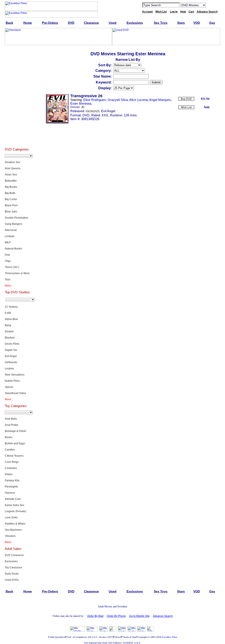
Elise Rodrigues (94, 100)
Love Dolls (11, 517)
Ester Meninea (80, 103)
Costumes (11, 468)
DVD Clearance (14, 555)
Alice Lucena (138, 100)
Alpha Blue (11, 319)
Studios (17, 106)
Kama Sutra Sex (14, 505)
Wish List (186, 107)
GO (212, 4)
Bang (8, 325)
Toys (7, 279)
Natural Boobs (13, 248)
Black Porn (11, 205)
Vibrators (10, 536)
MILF (8, 242)
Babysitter (11, 180)
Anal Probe (11, 424)
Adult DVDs (17, 51)
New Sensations (14, 374)
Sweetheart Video (15, 393)
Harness (10, 492)
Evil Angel (11, 356)
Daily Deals (12, 573)
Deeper (9, 331)
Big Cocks (11, 199)
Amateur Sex (12, 162)
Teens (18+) (12, 267)
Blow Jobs (11, 211)
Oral (7, 254)
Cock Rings (12, 461)
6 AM (8, 313)
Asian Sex (11, 174)
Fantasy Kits (12, 480)
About (118, 637)
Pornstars (17, 117)
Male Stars (17, 128)
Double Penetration (16, 217)
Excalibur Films (169, 637)
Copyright (142, 637)
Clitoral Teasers (14, 455)
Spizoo (9, 387)
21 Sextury (11, 306)
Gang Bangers (13, 223)
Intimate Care (13, 499)
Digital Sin (11, 350)
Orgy (8, 260)
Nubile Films (12, 380)
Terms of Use (129, 637)
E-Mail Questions (56, 637)
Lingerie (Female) (15, 511)
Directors (17, 139)
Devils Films (12, 343)
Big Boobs (11, 186)
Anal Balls (11, 418)
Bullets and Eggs (15, 443)
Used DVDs (17, 73)
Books (8, 437)
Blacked (10, 337)
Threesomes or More (17, 273)
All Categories (17, 95)
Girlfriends (11, 362)
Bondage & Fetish (15, 431)
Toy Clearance (13, 567)
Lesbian (10, 236)
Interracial (11, 230)
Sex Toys (17, 84)
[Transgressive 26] (57, 123)
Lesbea (9, 368)
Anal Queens (12, 168)
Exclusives (17, 62)
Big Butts (10, 193)
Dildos (9, 474)
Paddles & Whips (15, 523)
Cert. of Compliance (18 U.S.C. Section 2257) (90, 637)
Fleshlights (11, 486)
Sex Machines (13, 529)
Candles (10, 449)
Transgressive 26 (86, 96)
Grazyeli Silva (118, 100)
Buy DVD (186, 99)
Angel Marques (160, 100)
